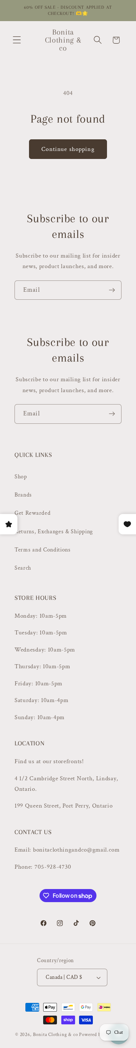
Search (23, 568)
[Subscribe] (112, 290)
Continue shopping (68, 149)
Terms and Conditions (43, 550)
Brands (23, 495)
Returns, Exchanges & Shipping (54, 531)
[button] (17, 40)
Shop (21, 477)
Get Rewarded (32, 513)
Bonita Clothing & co (55, 1034)
